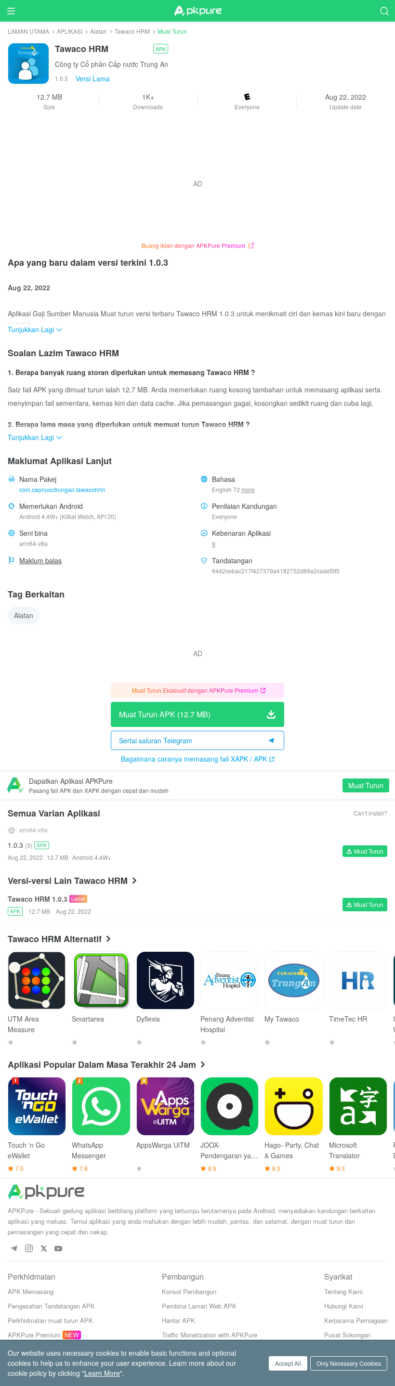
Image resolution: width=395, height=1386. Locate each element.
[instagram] (29, 1249)
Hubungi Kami (343, 1305)
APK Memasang (30, 1291)
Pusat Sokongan (347, 1334)
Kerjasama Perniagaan (355, 1320)
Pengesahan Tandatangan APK (51, 1305)
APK (161, 48)
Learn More (102, 1373)
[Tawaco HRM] (28, 62)
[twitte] (44, 1249)
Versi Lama (93, 78)
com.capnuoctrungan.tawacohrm (62, 489)
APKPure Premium (34, 1334)
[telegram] (14, 1249)
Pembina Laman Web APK (199, 1305)
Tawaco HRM (132, 31)
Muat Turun (365, 785)
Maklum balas (40, 560)
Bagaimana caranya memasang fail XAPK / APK (194, 759)
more (248, 489)
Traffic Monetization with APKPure (209, 1334)
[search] (384, 11)
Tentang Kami (343, 1291)
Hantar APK (178, 1320)
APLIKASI (69, 31)
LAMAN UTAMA (28, 31)
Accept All (288, 1363)
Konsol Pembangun (189, 1291)
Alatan (98, 31)
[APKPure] (197, 11)
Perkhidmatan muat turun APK (50, 1320)
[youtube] (59, 1249)
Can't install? (370, 813)
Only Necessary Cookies (348, 1363)
